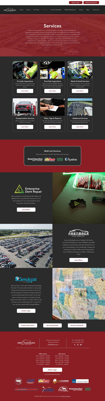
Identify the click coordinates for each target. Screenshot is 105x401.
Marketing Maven (66, 396)
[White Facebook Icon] (75, 345)
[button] (52, 374)
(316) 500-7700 (79, 340)
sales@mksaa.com (53, 344)
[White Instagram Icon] (78, 345)
